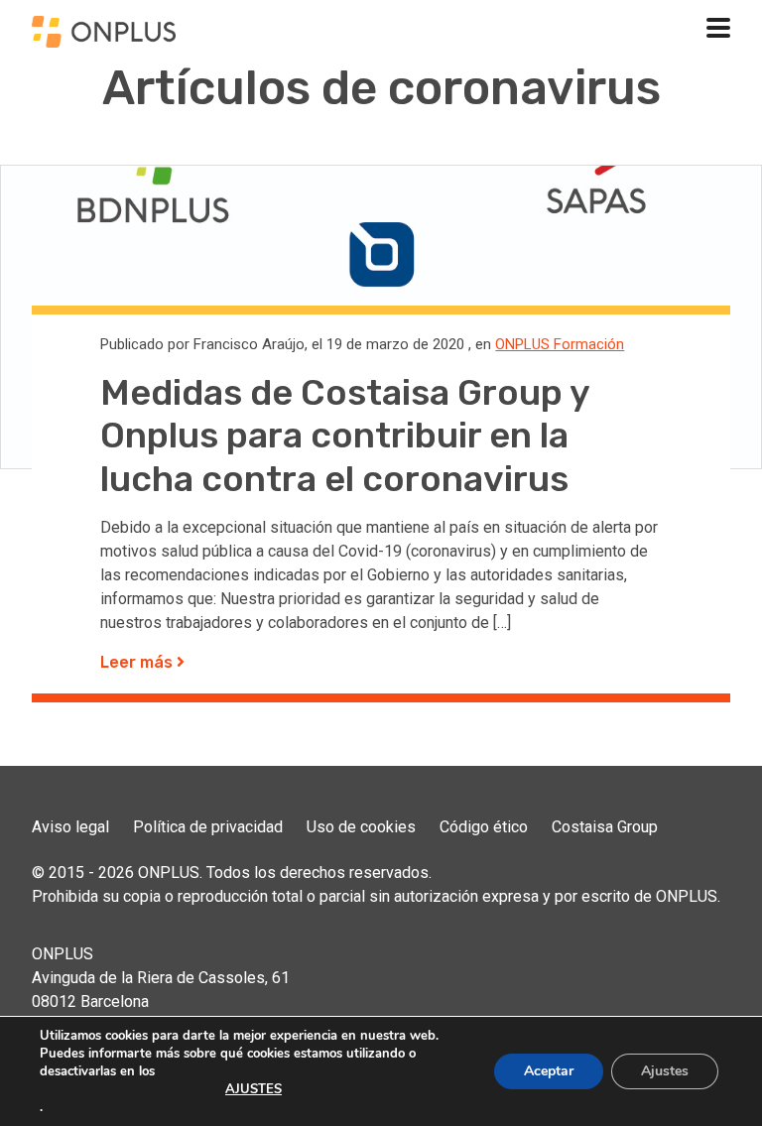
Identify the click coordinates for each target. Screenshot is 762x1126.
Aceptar (548, 1071)
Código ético (484, 826)
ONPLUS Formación (559, 344)
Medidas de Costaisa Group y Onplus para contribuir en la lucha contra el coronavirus (344, 435)
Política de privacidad (208, 826)
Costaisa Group (605, 826)
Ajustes (665, 1071)
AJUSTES (253, 1089)
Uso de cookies (361, 826)
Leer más (138, 662)
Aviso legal (70, 826)
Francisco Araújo (249, 344)
